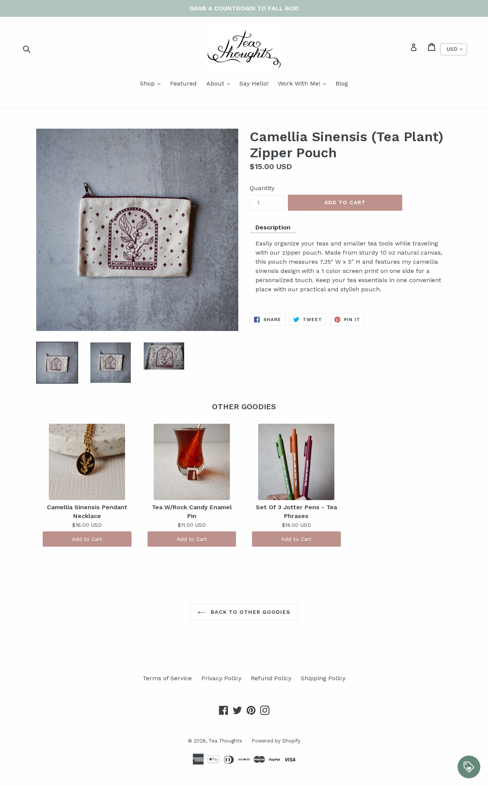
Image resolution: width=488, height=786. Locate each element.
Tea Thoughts (225, 741)
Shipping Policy (323, 678)
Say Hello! (253, 83)
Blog (342, 83)
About (220, 83)
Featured (183, 83)
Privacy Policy (221, 678)
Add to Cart (87, 539)
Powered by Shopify (276, 741)
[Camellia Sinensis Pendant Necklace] (87, 462)
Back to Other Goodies (250, 612)
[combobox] (453, 49)
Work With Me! (304, 83)
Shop (152, 83)
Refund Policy (271, 678)
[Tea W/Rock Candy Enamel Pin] (192, 462)
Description (273, 227)
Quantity (262, 188)
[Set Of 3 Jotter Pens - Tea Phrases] (296, 462)
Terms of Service (167, 678)
